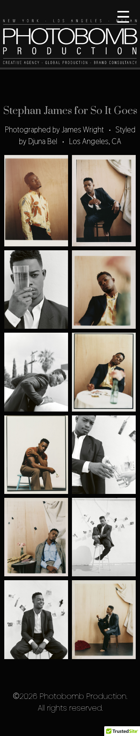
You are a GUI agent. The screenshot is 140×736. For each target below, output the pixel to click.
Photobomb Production (70, 35)
